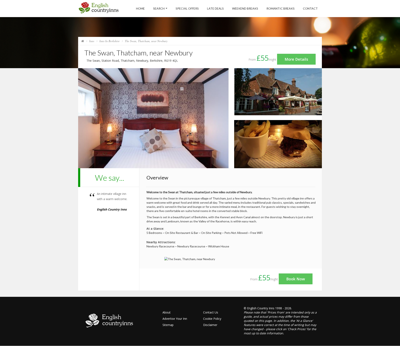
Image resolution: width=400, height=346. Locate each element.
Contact (310, 8)
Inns (91, 41)
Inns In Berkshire (109, 41)
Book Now (295, 278)
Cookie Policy (212, 319)
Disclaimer (210, 325)
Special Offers (187, 8)
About (166, 312)
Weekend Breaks (245, 8)
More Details (296, 59)
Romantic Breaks (280, 8)
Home (140, 8)
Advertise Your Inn (174, 319)
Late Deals (215, 8)
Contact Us (210, 312)
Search (159, 8)
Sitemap (168, 325)
